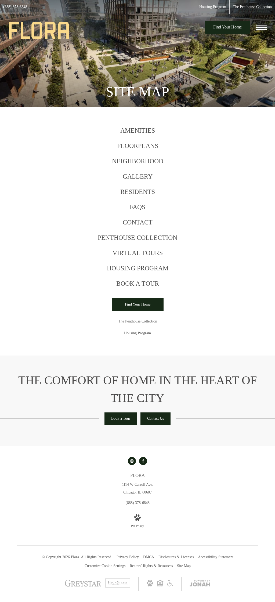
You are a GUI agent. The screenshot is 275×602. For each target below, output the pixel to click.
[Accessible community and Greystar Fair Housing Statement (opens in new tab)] (170, 585)
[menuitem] (137, 130)
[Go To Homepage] (39, 30)
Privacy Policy (128, 557)
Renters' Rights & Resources (151, 566)
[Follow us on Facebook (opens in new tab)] (143, 461)
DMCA (148, 557)
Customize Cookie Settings (105, 566)
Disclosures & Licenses (176, 557)
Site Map (184, 566)
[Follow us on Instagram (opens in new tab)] (132, 461)
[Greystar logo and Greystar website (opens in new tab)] (83, 586)
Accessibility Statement (215, 557)
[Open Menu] (261, 27)
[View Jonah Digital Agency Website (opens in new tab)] (200, 584)
